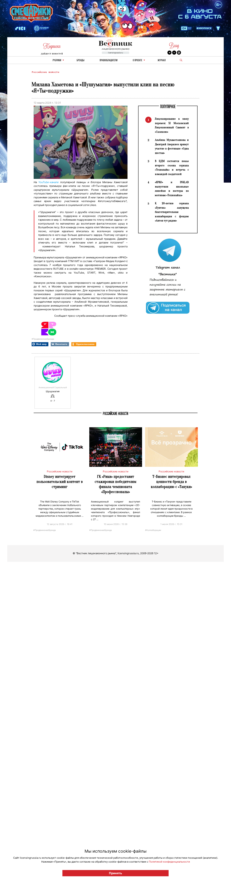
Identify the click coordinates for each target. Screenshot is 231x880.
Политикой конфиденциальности (169, 861)
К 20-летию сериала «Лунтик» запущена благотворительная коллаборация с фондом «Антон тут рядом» (172, 212)
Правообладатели (109, 60)
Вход (174, 45)
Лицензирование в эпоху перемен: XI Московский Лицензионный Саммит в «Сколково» (172, 125)
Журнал (162, 60)
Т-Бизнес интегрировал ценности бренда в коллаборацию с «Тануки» (171, 481)
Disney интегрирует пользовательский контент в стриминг (60, 481)
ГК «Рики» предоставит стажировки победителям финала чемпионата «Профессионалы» (115, 484)
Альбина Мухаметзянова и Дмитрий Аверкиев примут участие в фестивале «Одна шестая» (172, 146)
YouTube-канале (48, 182)
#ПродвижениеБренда (43, 339)
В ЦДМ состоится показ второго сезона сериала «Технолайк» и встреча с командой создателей (172, 167)
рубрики (57, 60)
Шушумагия (53, 391)
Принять (115, 873)
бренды (80, 60)
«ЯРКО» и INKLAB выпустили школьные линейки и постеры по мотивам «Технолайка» (172, 189)
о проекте (137, 60)
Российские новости (45, 72)
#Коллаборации (153, 530)
